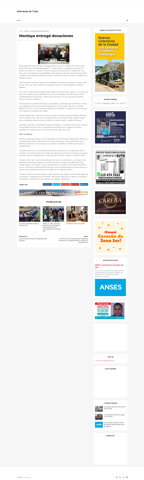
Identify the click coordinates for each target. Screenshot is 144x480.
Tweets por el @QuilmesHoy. (105, 361)
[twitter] (123, 477)
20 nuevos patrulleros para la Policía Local (28, 224)
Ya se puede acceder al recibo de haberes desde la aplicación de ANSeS (114, 424)
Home (18, 20)
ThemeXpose (26, 477)
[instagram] (116, 477)
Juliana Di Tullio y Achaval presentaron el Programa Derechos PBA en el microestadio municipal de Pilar (52, 227)
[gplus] (120, 477)
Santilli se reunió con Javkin (75, 223)
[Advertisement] (110, 337)
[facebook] (127, 477)
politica (26, 31)
